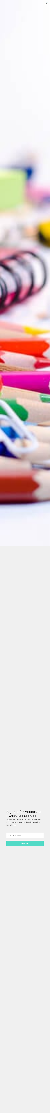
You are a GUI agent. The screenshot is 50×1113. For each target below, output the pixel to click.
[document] (25, 556)
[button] (46, 4)
